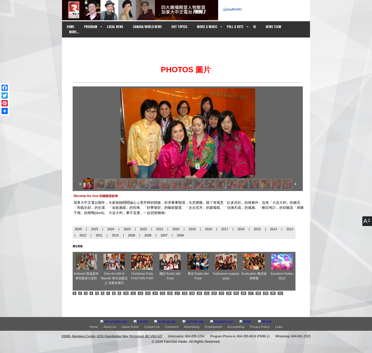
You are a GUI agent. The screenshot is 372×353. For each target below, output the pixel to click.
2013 (289, 229)
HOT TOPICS (179, 26)
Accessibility (236, 327)
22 (214, 293)
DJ (254, 26)
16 (170, 293)
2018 (209, 229)
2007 (164, 235)
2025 (95, 229)
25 (236, 293)
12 (140, 293)
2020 (176, 229)
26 (243, 293)
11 (133, 293)
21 (206, 293)
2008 (148, 235)
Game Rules (130, 327)
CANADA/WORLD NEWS (147, 26)
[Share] (5, 111)
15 (162, 293)
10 (126, 293)
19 (192, 293)
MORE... (74, 32)
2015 (258, 229)
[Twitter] (5, 95)
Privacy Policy (260, 327)
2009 (132, 235)
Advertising (191, 327)
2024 (111, 229)
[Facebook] (5, 88)
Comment (171, 327)
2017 (225, 229)
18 (184, 293)
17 (177, 293)
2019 (192, 229)
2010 (116, 235)
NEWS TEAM (273, 26)
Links (278, 327)
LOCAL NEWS (115, 26)
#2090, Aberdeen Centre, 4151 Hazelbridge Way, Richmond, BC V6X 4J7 (112, 336)
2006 (180, 235)
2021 (160, 229)
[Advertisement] (189, 45)
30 (273, 293)
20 (199, 293)
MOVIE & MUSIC (207, 26)
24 (229, 293)
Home (94, 327)
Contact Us (152, 327)
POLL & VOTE (235, 26)
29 (265, 293)
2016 (241, 229)
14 (155, 293)
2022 (144, 229)
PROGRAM (90, 26)
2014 (274, 229)
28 (258, 293)
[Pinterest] (5, 103)
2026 (79, 229)
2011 (99, 235)
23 (221, 293)
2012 (83, 235)
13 (148, 293)
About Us (109, 327)
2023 (127, 229)
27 (251, 293)
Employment (213, 327)
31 (280, 293)
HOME (70, 26)
